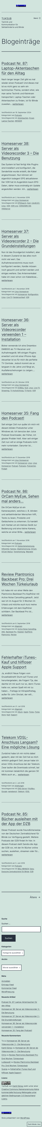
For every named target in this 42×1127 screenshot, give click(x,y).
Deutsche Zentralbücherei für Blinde (15, 872)
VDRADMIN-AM (25, 206)
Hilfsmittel (5, 549)
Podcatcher (31, 466)
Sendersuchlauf (19, 297)
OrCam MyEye (7, 552)
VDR (8, 206)
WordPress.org (8, 992)
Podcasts (18, 115)
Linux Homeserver (22, 200)
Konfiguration (33, 294)
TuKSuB (7, 18)
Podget (4, 469)
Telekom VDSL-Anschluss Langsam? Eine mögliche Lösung (20, 742)
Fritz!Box (31, 788)
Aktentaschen (23, 118)
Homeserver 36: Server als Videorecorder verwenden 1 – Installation (15, 330)
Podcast (15, 466)
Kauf (8, 715)
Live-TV (9, 297)
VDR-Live (14, 206)
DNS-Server (22, 788)
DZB (31, 872)
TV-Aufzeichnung (17, 391)
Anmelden (6, 981)
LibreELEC (36, 203)
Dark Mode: (32, 1124)
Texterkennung (19, 552)
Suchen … (6, 924)
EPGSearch (22, 203)
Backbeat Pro (11, 632)
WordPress (25, 1118)
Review (14, 635)
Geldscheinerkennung (26, 546)
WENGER (18, 121)
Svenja (4, 1069)
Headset (20, 632)
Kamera (13, 549)
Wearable (29, 552)
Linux (4, 206)
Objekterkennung (23, 549)
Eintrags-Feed (8, 985)
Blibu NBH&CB (23, 869)
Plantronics (6, 635)
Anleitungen (19, 786)
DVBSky (21, 388)
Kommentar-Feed (9, 988)
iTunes (31, 712)
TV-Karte (27, 391)
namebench (12, 791)
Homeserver (22, 294)
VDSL (27, 791)
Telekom (21, 791)
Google (4, 791)
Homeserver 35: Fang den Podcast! (17, 1030)
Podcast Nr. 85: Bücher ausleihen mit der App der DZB (20, 819)
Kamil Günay (7, 1048)
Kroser (31, 118)
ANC (3, 632)
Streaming (5, 391)
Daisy (32, 869)
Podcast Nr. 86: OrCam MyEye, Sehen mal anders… (20, 496)
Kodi (29, 203)
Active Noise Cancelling (27, 629)
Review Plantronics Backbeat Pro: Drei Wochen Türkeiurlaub (20, 579)
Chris (4, 1055)
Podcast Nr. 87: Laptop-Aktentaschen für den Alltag (20, 68)
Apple (26, 712)
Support (14, 715)
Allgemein (18, 626)
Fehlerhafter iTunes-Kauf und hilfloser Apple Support (19, 662)
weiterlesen (18, 104)
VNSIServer (6, 209)
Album (20, 712)
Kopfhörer (28, 632)
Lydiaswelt (6, 1062)
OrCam (33, 549)
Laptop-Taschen (8, 121)
